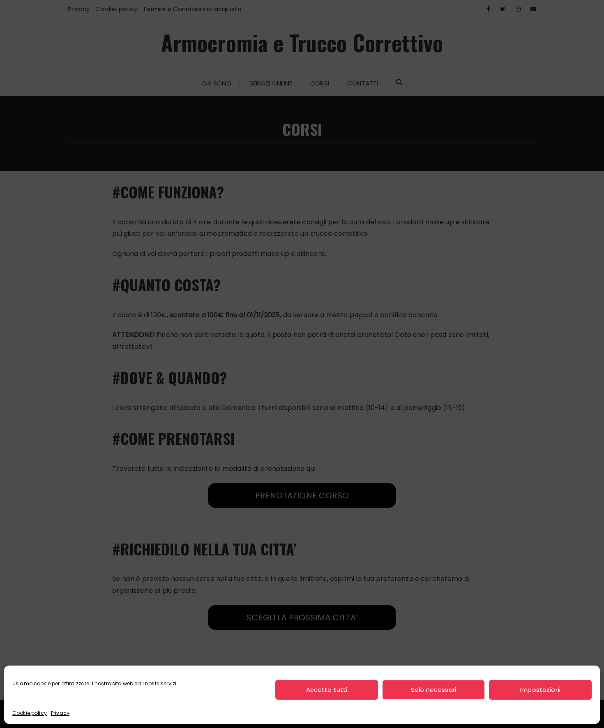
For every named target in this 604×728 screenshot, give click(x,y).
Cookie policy (29, 713)
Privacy (60, 713)
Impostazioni (540, 689)
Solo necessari (433, 689)
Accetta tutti (327, 689)
